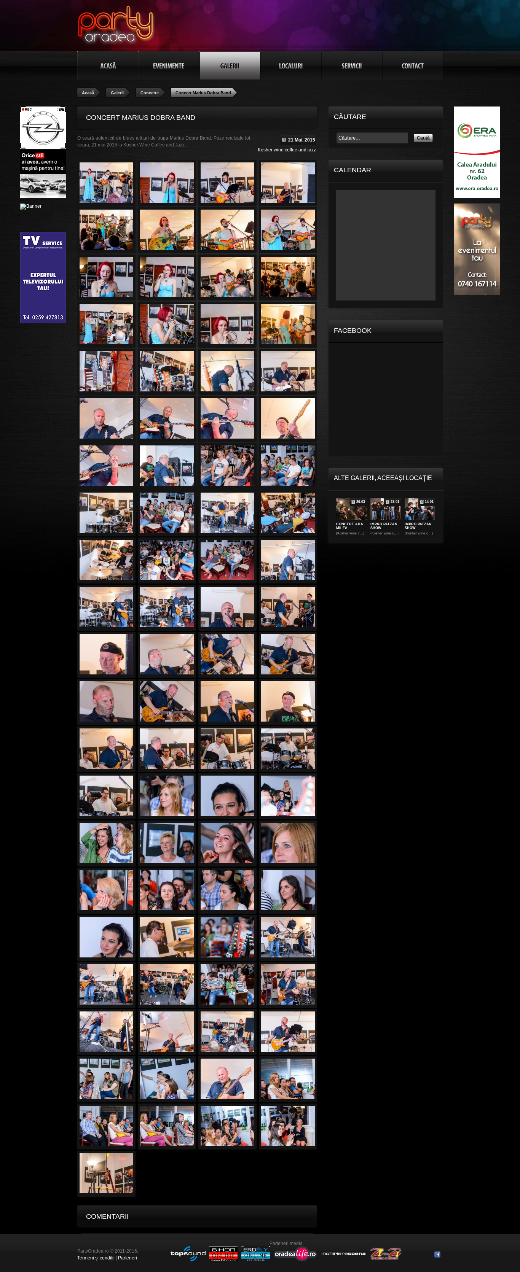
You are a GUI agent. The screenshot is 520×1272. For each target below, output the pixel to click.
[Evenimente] (169, 65)
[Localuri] (291, 65)
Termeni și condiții (96, 1258)
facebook (437, 1254)
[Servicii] (352, 65)
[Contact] (413, 65)
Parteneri (127, 1258)
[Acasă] (108, 65)
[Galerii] (230, 65)
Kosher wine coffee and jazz (287, 150)
